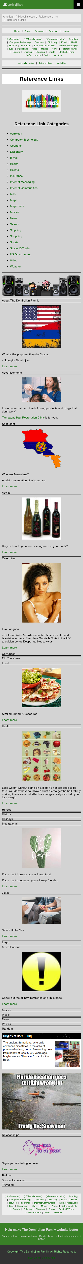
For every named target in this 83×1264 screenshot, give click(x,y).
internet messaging (68, 45)
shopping (40, 52)
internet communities (44, 45)
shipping (28, 52)
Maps (13, 200)
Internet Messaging (22, 181)
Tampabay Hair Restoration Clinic (23, 417)
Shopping (16, 236)
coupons (39, 42)
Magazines (17, 206)
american (8, 16)
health (74, 42)
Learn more (9, 366)
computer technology (20, 42)
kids (11, 49)
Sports (14, 242)
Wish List (61, 63)
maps (34, 49)
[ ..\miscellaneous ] (33, 39)
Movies (14, 212)
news (55, 49)
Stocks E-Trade (20, 248)
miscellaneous (26, 16)
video (47, 55)
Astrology (16, 133)
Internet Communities (23, 188)
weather (58, 55)
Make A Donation (26, 63)
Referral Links (45, 63)
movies (44, 49)
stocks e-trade (66, 52)
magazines (22, 49)
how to (13, 45)
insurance (25, 45)
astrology (73, 39)
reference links (48, 16)
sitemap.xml (48, 1257)
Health (14, 163)
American (39, 31)
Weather (15, 266)
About (27, 31)
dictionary (52, 42)
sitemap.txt (34, 1257)
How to (14, 169)
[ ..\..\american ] (12, 39)
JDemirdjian (13, 5)
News (13, 218)
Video (13, 260)
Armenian (53, 31)
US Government (20, 254)
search (16, 52)
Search (14, 224)
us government (33, 55)
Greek (66, 31)
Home (17, 31)
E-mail (14, 157)
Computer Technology (24, 139)
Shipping (15, 230)
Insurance (16, 175)
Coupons (16, 145)
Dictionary (16, 151)
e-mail (64, 42)
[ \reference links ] (55, 39)
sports (52, 52)
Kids (13, 194)
